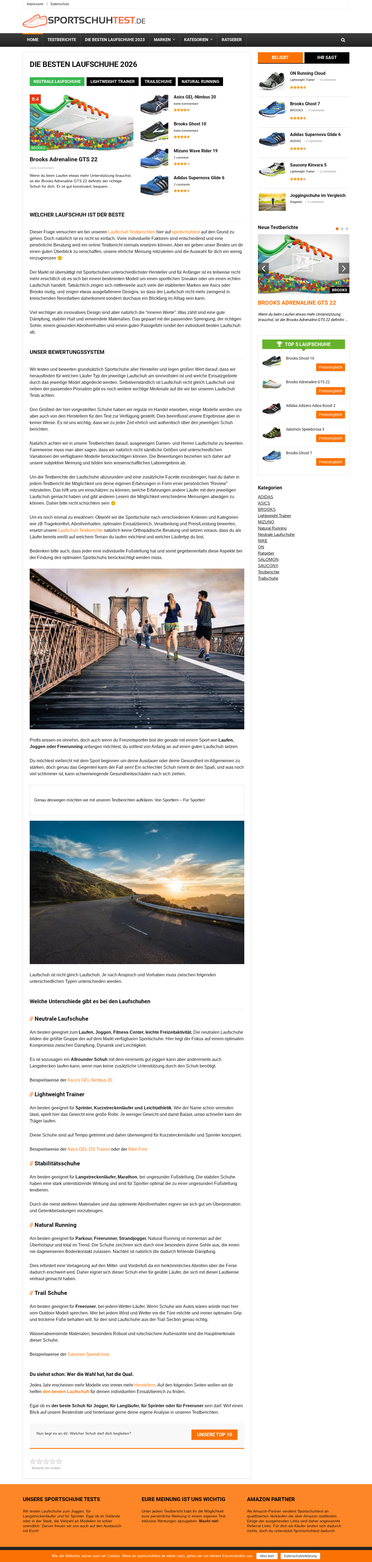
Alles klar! (267, 1556)
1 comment (181, 157)
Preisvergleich (330, 367)
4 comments (328, 79)
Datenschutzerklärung (300, 1556)
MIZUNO (266, 522)
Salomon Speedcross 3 (305, 429)
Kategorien (196, 39)
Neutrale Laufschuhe (276, 534)
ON (261, 547)
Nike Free (137, 1149)
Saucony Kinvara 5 (308, 165)
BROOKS (38, 148)
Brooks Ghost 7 (305, 103)
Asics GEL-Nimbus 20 (195, 97)
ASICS (264, 503)
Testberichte (61, 39)
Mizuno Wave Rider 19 (196, 150)
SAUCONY (268, 565)
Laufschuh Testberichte (81, 530)
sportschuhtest (186, 232)
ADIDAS (295, 141)
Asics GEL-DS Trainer (88, 1149)
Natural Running (272, 528)
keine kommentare (42, 167)
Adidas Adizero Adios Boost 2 (311, 405)
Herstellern (144, 1385)
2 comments (182, 184)
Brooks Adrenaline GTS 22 (63, 159)
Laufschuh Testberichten (131, 232)
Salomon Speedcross (88, 1354)
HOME (32, 39)
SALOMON (268, 559)
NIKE (262, 540)
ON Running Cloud (307, 73)
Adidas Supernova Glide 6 (199, 177)
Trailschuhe (268, 578)
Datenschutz (60, 4)
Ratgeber (232, 39)
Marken (162, 39)
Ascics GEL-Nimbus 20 (89, 1080)
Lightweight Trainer (302, 79)
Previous (263, 268)
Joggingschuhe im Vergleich (318, 195)
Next (344, 268)
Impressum (35, 4)
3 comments (316, 110)
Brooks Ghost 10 (190, 123)
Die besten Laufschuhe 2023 (115, 39)
